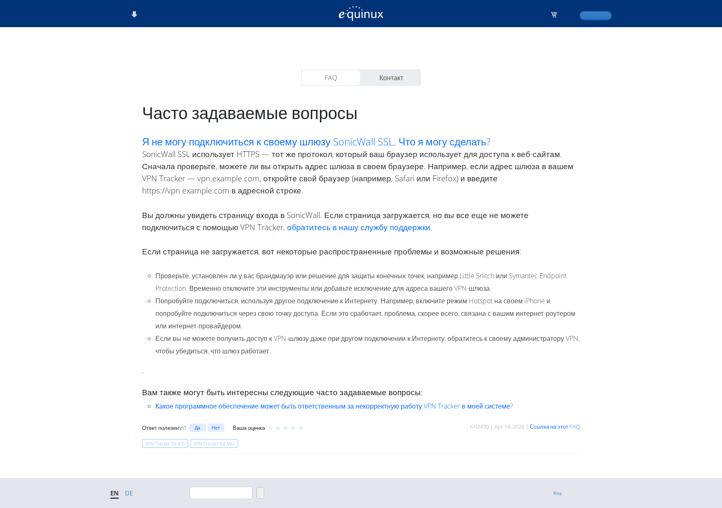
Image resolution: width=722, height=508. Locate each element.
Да (197, 427)
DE (129, 493)
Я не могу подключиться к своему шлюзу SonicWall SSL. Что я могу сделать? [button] (316, 141)
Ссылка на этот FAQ (555, 426)
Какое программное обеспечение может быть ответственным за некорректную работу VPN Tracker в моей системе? (334, 406)
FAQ (331, 77)
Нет (216, 427)
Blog (557, 493)
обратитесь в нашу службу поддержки (358, 227)
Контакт (391, 77)
